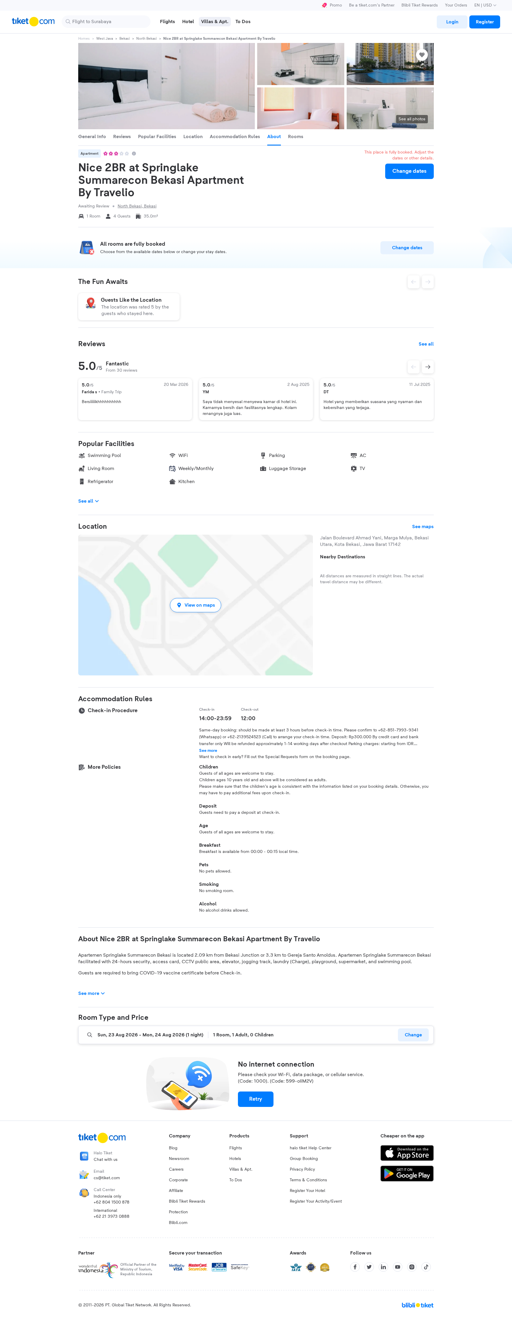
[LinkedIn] (383, 1267)
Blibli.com (178, 1222)
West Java (104, 38)
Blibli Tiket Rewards (419, 5)
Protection (178, 1212)
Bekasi (124, 38)
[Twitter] (369, 1267)
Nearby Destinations (342, 557)
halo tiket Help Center (310, 1148)
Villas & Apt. (240, 1169)
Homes (84, 38)
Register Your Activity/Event (316, 1201)
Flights (235, 1148)
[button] (195, 605)
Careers (176, 1169)
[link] (452, 21)
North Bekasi (146, 38)
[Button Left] (414, 366)
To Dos (235, 1180)
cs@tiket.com (107, 1178)
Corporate (178, 1180)
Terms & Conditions (308, 1180)
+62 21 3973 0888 (111, 1216)
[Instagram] (412, 1267)
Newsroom (179, 1158)
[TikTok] (426, 1267)
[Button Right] (428, 366)
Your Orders (456, 5)
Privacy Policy (302, 1169)
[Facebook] (355, 1267)
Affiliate (176, 1190)
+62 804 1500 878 (111, 1202)
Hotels (235, 1158)
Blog (173, 1148)
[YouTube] (397, 1267)
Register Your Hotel (307, 1190)
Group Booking (304, 1158)
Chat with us (106, 1159)
